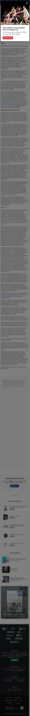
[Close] (27, 3)
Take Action (8, 38)
